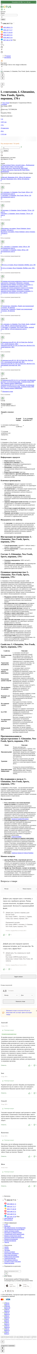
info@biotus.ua (8, 1218)
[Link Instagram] (8, 1291)
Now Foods (5, 103)
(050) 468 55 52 (7, 35)
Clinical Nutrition (16, 836)
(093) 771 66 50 (7, 32)
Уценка (6, 1248)
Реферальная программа (11, 1256)
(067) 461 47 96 (7, 40)
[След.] (2, 78)
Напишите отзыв (7, 391)
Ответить (3, 1065)
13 (1, 198)
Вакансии (7, 1226)
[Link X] (13, 1291)
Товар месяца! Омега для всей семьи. (12, 166)
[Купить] (2, 187)
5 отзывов (4, 104)
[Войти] (2, 42)
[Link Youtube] (10, 1291)
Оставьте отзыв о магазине (12, 1261)
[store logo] (6, 7)
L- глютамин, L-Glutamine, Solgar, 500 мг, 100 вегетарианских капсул (14, 250)
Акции (6, 1247)
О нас (6, 1224)
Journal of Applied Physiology (20, 819)
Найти (3, 19)
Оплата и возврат (9, 1252)
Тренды (6, 1242)
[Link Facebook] (5, 1291)
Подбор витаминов (10, 1240)
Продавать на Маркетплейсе (13, 1232)
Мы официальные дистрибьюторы (15, 1227)
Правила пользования (11, 1239)
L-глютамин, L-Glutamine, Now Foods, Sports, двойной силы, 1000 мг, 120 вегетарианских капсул (17, 328)
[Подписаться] (6, 1273)
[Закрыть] (2, 1341)
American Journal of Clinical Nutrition (22, 853)
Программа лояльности (11, 1253)
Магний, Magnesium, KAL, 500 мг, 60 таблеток (15, 179)
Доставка (7, 1250)
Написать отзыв (20, 1001)
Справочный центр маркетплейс (14, 1234)
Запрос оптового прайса (11, 1231)
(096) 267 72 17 (7, 30)
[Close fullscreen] (2, 84)
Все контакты (8, 1220)
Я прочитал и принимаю (7, 1345)
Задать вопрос (18, 976)
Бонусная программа (10, 1255)
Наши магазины (9, 1263)
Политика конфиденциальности (14, 1237)
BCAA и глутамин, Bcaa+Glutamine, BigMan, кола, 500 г (18, 268)
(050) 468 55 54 (7, 37)
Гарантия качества (10, 1258)
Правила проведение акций (12, 1236)
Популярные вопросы (11, 1260)
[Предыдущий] (2, 75)
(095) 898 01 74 (7, 27)
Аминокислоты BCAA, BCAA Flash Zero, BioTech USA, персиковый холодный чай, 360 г (18, 364)
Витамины (7, 57)
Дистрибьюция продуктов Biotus (14, 1229)
